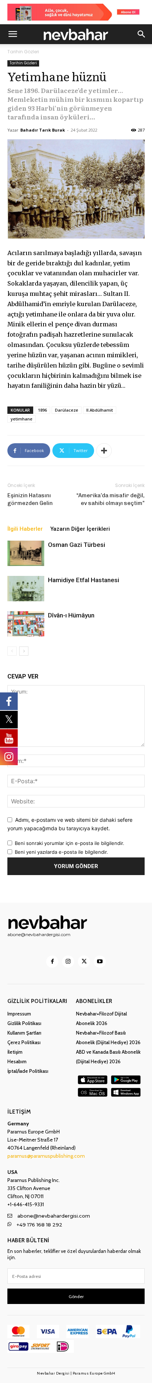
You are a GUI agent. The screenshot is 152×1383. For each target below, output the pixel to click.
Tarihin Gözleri (23, 52)
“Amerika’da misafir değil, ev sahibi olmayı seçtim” (110, 499)
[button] (12, 34)
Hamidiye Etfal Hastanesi (83, 580)
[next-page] (23, 651)
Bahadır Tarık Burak (42, 130)
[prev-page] (12, 651)
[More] (104, 450)
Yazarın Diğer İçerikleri (80, 529)
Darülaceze (66, 410)
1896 (42, 410)
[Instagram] (68, 962)
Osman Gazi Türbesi (76, 544)
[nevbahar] (76, 922)
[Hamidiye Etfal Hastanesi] (25, 588)
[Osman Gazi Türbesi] (25, 553)
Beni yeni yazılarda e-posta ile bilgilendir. (61, 852)
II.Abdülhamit (99, 410)
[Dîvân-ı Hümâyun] (25, 624)
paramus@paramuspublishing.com (46, 1156)
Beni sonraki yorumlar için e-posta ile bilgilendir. (69, 843)
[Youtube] (100, 962)
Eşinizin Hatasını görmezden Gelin (30, 499)
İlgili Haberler (25, 529)
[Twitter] (84, 962)
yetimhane (21, 419)
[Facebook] (52, 962)
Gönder (76, 1296)
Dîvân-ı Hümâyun (71, 615)
